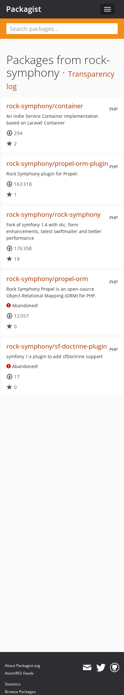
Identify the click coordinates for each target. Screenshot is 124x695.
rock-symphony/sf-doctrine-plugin (56, 346)
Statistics (13, 684)
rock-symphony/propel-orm (47, 278)
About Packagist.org (22, 665)
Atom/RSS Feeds (19, 673)
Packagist (23, 9)
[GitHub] (114, 667)
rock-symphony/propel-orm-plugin (57, 163)
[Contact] (87, 667)
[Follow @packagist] (101, 667)
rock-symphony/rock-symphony (53, 214)
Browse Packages (20, 691)
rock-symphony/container (44, 106)
